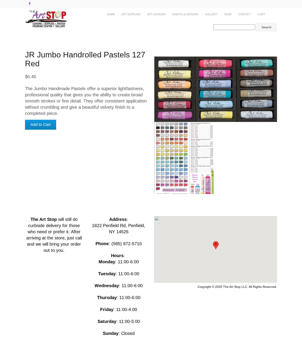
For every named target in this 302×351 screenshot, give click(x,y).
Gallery (211, 14)
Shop (228, 14)
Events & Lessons (185, 14)
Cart (261, 14)
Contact (244, 14)
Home (111, 14)
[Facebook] (30, 3)
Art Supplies (130, 14)
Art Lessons (156, 14)
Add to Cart (41, 124)
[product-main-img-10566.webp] (215, 89)
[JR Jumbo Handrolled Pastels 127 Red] (185, 158)
